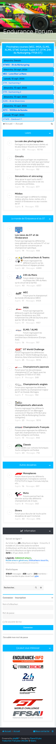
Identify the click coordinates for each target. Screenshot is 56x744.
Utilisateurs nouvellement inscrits (22, 563)
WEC (25, 292)
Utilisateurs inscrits (38, 560)
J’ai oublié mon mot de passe (15, 637)
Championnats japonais (36, 366)
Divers (18, 510)
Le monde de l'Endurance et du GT (28, 218)
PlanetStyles (36, 738)
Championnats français (36, 427)
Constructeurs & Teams (36, 257)
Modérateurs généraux (17, 560)
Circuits (19, 156)
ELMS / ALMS (30, 329)
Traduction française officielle (15, 741)
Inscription (20, 598)
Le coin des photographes (29, 141)
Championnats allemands (29, 405)
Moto (26, 493)
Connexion (8, 598)
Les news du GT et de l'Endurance (26, 236)
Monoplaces (29, 473)
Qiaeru (33, 741)
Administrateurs (23, 558)
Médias (19, 193)
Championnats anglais (35, 384)
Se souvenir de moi (13, 622)
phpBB (15, 738)
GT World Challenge (33, 349)
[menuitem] (12, 4)
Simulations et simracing (28, 176)
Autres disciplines (27, 465)
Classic (27, 444)
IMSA (26, 307)
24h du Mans (30, 275)
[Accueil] (28, 19)
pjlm (37, 576)
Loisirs (28, 133)
